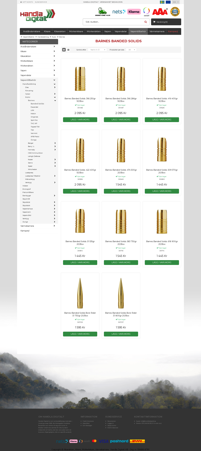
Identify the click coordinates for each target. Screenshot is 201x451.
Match (33, 114)
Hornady (31, 150)
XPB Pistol (35, 136)
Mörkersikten (94, 31)
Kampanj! (173, 31)
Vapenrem (27, 212)
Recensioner (111, 421)
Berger (30, 143)
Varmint (34, 133)
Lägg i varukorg (80, 119)
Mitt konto (28, 2)
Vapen (107, 31)
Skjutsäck (26, 205)
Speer (30, 166)
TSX (32, 130)
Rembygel (27, 196)
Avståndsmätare (31, 31)
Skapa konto (111, 425)
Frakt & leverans (88, 421)
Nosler (30, 159)
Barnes (62, 37)
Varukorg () (162, 22)
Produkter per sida (117, 50)
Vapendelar (121, 31)
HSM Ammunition (35, 153)
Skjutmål (26, 199)
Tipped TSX (35, 127)
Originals (34, 117)
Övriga (33, 140)
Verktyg (28, 182)
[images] (64, 49)
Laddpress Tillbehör (32, 176)
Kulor (54, 37)
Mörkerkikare (76, 31)
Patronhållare (28, 192)
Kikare (47, 31)
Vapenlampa (28, 209)
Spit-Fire (34, 120)
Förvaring (29, 91)
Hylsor (27, 94)
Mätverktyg (30, 179)
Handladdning (43, 37)
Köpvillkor (86, 423)
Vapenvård (27, 215)
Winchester (32, 169)
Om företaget (87, 425)
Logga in (110, 423)
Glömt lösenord (112, 428)
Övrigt (25, 222)
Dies (27, 87)
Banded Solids (37, 104)
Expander (34, 107)
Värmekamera (157, 31)
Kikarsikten (59, 31)
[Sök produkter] (145, 21)
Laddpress (29, 173)
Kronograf (27, 189)
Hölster (25, 186)
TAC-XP (34, 123)
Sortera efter (81, 50)
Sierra (30, 163)
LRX (32, 110)
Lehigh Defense (34, 156)
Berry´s (31, 146)
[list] (68, 49)
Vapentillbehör (138, 31)
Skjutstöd (26, 202)
